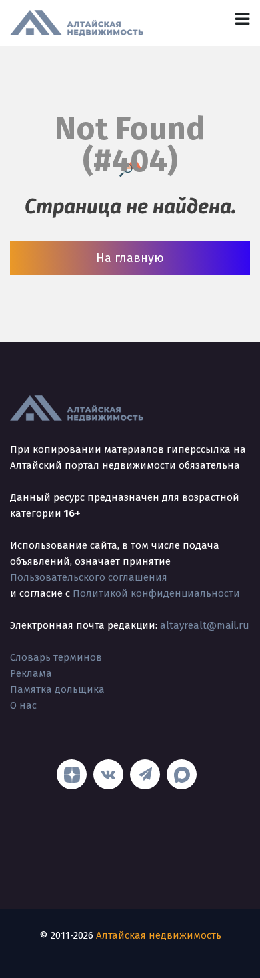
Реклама (31, 673)
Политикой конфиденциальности (156, 593)
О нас (23, 705)
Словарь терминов (56, 657)
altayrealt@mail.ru (204, 625)
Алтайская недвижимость (158, 935)
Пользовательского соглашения (88, 577)
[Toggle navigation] (242, 19)
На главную (130, 258)
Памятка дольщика (57, 689)
